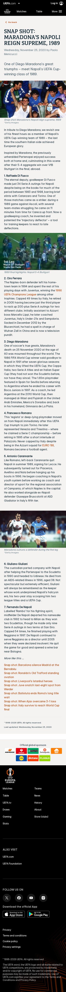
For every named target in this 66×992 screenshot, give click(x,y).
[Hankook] (9, 751)
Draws (6, 809)
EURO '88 (48, 445)
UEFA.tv (7, 802)
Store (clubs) (41, 816)
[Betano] (33, 758)
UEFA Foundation (12, 863)
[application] (33, 251)
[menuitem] (23, 11)
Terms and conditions (15, 935)
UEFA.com (8, 856)
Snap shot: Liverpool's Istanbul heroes (28, 681)
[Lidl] (21, 758)
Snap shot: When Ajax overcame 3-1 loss (30, 701)
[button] (56, 11)
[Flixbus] (44, 758)
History (38, 802)
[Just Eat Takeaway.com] (56, 751)
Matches (7, 788)
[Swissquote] (44, 751)
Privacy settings (12, 947)
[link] (22, 11)
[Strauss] (21, 751)
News (37, 795)
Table (6, 795)
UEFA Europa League (7, 11)
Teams (38, 788)
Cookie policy (10, 941)
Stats (6, 823)
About (37, 809)
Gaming (7, 816)
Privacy (7, 930)
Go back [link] (12, 22)
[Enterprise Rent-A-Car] (33, 751)
